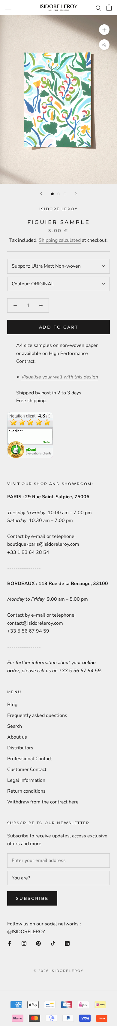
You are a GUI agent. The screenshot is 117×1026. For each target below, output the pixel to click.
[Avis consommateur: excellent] (30, 416)
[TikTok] (52, 943)
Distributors (20, 748)
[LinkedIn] (67, 943)
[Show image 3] (65, 194)
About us (17, 737)
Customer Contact (26, 769)
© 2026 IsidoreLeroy (59, 971)
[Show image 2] (58, 194)
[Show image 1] (52, 194)
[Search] (98, 8)
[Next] (76, 193)
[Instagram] (24, 943)
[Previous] (41, 193)
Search (14, 726)
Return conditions (26, 791)
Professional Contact (29, 758)
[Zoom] (104, 29)
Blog (12, 704)
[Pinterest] (38, 943)
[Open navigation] (8, 7)
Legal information (26, 780)
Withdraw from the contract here (43, 802)
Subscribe (32, 898)
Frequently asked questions (37, 715)
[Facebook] (9, 943)
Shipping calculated (60, 240)
